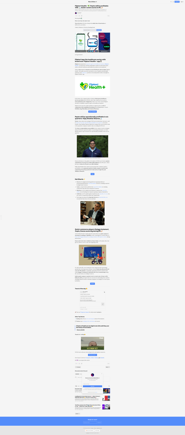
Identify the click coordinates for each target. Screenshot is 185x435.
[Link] (73, 60)
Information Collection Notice (92, 389)
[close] (102, 374)
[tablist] (79, 374)
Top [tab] (76, 386)
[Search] (171, 2)
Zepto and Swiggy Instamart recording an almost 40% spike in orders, (91, 236)
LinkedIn (102, 357)
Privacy (92, 428)
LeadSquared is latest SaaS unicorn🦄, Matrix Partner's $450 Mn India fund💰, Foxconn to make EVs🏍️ (87, 397)
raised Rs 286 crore (103, 197)
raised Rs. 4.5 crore (103, 193)
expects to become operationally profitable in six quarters (89, 122)
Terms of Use (97, 388)
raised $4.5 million (97, 186)
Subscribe (177, 1)
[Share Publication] (173, 2)
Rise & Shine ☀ (79, 12)
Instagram (88, 357)
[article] (92, 399)
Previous (78, 367)
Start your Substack (90, 430)
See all (77, 413)
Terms (95, 428)
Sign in (182, 1)
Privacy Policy (100, 389)
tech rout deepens (90, 318)
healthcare (84, 72)
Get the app (97, 430)
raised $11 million (92, 183)
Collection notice (99, 428)
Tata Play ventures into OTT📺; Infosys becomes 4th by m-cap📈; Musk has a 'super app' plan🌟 (87, 405)
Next (107, 367)
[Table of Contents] (1, 217)
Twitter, (92, 357)
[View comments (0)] (79, 16)
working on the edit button (89, 321)
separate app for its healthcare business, (95, 64)
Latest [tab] (79, 386)
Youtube (96, 357)
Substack (87, 432)
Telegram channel (84, 312)
